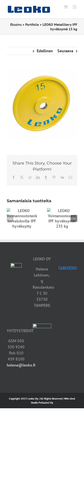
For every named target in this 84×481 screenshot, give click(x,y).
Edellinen (45, 50)
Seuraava (65, 50)
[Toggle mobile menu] (75, 6)
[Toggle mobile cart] (66, 6)
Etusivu (16, 24)
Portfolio (32, 24)
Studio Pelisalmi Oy (42, 402)
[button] (10, 218)
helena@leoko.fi (21, 365)
